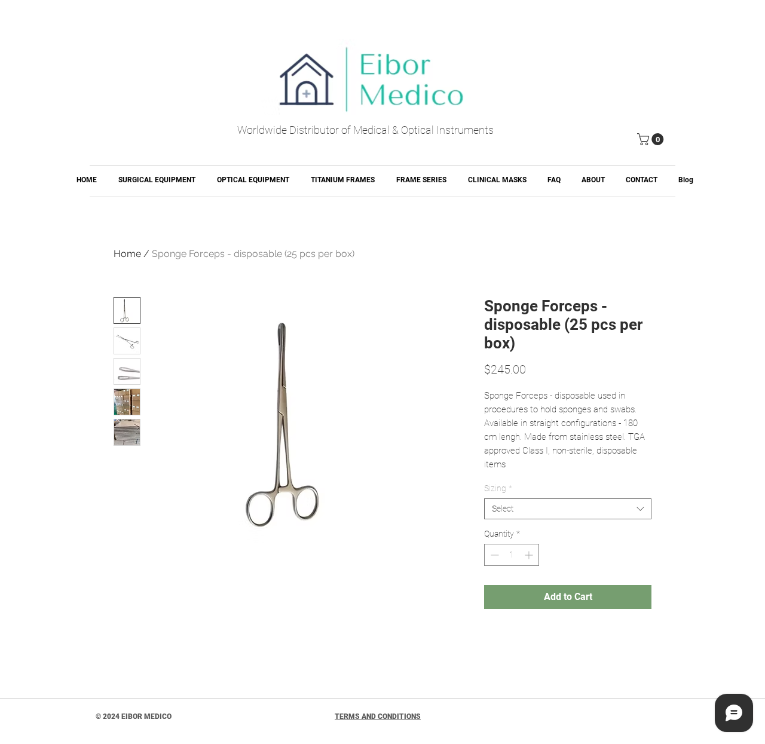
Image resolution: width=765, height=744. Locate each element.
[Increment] (529, 554)
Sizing (498, 488)
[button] (651, 139)
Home (127, 253)
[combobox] (567, 508)
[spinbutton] (511, 554)
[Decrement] (493, 554)
